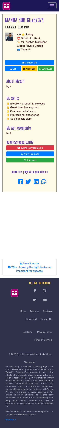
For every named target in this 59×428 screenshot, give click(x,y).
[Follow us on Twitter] (34, 300)
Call (14, 68)
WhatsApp (47, 68)
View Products (31, 154)
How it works (30, 263)
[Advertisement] (29, 224)
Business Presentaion (31, 147)
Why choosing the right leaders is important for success (31, 269)
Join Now (31, 160)
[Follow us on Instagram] (44, 290)
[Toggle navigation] (52, 6)
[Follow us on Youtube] (45, 300)
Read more (11, 419)
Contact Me (30, 62)
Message (30, 68)
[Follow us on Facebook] (35, 290)
